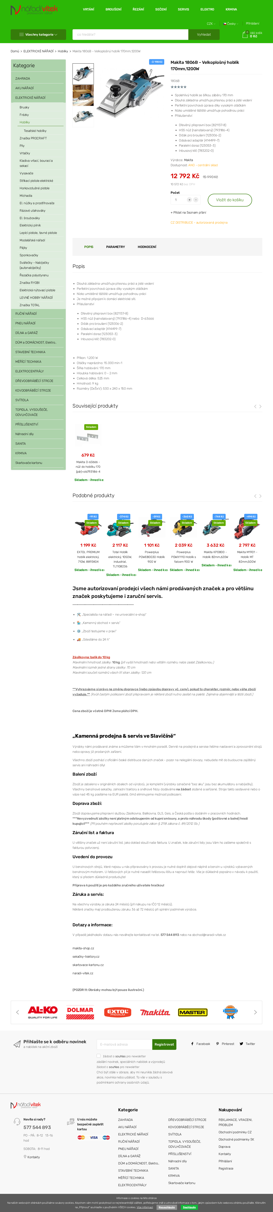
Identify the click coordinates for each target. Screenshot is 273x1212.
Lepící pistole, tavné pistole (38, 233)
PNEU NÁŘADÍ (25, 323)
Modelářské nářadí (32, 240)
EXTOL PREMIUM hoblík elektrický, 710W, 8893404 (88, 556)
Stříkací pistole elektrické (36, 181)
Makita (188, 160)
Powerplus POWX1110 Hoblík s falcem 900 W (183, 556)
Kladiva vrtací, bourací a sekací (36, 163)
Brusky (24, 107)
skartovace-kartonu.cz (88, 965)
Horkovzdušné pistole (34, 188)
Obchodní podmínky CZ (235, 1132)
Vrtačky (25, 153)
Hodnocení (147, 247)
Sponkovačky (29, 255)
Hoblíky (63, 51)
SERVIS (183, 9)
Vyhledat (204, 34)
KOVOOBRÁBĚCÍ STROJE (33, 390)
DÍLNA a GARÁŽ (26, 333)
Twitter (250, 1044)
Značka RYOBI (30, 283)
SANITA (20, 444)
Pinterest (227, 1044)
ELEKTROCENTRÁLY (29, 371)
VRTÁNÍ (88, 9)
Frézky (24, 115)
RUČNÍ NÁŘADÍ (26, 314)
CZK (210, 24)
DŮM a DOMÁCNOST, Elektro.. (36, 342)
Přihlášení (252, 23)
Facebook (203, 1044)
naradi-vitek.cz (83, 973)
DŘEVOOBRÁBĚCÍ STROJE (34, 381)
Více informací (145, 1207)
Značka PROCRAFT (33, 138)
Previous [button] (17, 1012)
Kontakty (33, 1157)
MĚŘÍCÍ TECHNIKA (28, 362)
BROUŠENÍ (113, 9)
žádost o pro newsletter (124, 1056)
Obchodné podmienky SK (236, 1139)
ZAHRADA (22, 78)
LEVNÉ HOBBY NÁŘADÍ (36, 298)
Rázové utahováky (32, 211)
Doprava (224, 1147)
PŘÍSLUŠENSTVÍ (26, 424)
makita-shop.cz (83, 948)
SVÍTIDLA (22, 400)
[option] (130, 93)
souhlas (120, 1056)
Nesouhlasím (167, 1207)
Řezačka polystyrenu (34, 275)
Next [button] (255, 1012)
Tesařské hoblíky (35, 131)
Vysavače (26, 173)
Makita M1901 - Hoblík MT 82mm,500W (247, 556)
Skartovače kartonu (28, 463)
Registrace (226, 1168)
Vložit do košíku (230, 199)
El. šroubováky (30, 218)
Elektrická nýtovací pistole (37, 290)
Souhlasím (189, 1207)
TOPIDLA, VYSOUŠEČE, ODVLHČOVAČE (31, 412)
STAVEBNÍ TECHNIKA (30, 352)
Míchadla (26, 196)
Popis (88, 247)
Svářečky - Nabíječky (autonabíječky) (34, 265)
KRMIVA (231, 9)
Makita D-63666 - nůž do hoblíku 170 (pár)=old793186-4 (88, 466)
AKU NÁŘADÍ (24, 88)
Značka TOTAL (30, 305)
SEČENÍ (160, 9)
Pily (22, 146)
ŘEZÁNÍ (138, 9)
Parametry (115, 247)
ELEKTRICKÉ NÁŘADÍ (38, 51)
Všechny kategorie (39, 34)
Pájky (23, 248)
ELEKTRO (207, 9)
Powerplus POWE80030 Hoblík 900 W (152, 556)
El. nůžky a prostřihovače (37, 203)
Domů (15, 51)
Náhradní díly (24, 434)
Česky (231, 24)
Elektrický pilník (30, 225)
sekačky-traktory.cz (86, 957)
